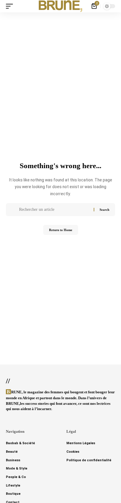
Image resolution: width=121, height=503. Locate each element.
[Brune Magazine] (61, 6)
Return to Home (60, 230)
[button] (11, 6)
